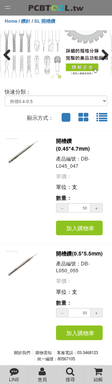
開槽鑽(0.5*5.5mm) (79, 253)
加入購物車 (80, 228)
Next (102, 54)
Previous (9, 54)
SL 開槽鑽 (44, 21)
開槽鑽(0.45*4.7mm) (73, 144)
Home (11, 21)
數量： (64, 197)
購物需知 (43, 352)
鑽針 (25, 21)
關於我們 (22, 352)
